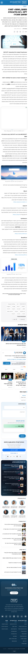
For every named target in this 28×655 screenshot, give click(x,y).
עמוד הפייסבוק (13, 450)
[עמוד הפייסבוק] (25, 616)
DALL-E (18, 306)
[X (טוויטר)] (10, 616)
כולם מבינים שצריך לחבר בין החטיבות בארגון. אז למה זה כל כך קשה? (11, 539)
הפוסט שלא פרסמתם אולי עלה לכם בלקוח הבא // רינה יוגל (11, 534)
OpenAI (13, 308)
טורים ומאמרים (14, 633)
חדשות (25, 6)
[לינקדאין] (17, 456)
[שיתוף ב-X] (20, 32)
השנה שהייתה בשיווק (13, 638)
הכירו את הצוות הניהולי (22, 629)
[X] (14, 456)
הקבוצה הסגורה (13, 453)
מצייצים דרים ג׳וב (4, 626)
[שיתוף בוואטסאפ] (17, 32)
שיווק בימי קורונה (5, 624)
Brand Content (5, 629)
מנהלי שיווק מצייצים (15, 2)
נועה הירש (25, 28)
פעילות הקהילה (24, 631)
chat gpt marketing (11, 304)
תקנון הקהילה (24, 643)
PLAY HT (8, 308)
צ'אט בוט (18, 313)
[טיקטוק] (11, 456)
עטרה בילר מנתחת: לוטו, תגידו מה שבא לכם (12, 572)
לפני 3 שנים (23, 400)
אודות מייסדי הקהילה (23, 626)
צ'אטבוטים (13, 313)
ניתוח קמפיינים (14, 631)
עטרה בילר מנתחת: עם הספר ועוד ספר (14, 567)
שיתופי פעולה (24, 633)
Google (13, 306)
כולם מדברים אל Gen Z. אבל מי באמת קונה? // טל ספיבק (12, 529)
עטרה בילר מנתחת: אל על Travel (14, 562)
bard (17, 304)
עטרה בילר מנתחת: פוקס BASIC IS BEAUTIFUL (12, 558)
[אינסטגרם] (20, 456)
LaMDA (23, 308)
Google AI (8, 306)
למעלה (14, 651)
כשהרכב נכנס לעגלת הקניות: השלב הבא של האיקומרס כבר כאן (13, 525)
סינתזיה (23, 313)
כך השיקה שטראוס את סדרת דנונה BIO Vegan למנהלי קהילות (21, 383)
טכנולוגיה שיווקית (10, 311)
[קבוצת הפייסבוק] (21, 616)
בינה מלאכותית (22, 311)
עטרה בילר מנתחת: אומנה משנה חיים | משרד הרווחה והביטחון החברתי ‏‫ (12, 553)
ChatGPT (23, 306)
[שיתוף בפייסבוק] (23, 32)
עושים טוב (15, 636)
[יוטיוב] (8, 456)
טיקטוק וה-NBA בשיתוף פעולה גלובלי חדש (8, 383)
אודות (25, 624)
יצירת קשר (25, 641)
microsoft (18, 308)
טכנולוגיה (16, 311)
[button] (14, 118)
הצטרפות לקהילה (23, 636)
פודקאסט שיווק (14, 629)
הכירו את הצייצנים (13, 624)
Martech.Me (14, 641)
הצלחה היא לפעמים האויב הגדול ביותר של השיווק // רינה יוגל (13, 544)
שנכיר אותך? (14, 626)
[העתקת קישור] (14, 32)
